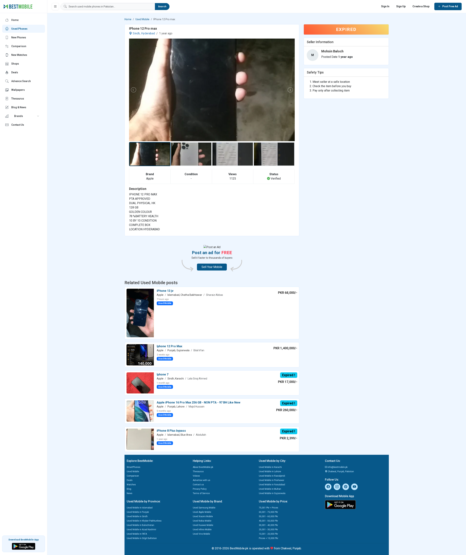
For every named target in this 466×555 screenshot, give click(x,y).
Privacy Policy (200, 489)
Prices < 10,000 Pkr (268, 538)
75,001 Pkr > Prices (268, 507)
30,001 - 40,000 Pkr (268, 525)
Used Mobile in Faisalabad (272, 484)
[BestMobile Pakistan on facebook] (328, 487)
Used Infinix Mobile (202, 529)
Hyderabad (148, 33)
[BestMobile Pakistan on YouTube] (354, 487)
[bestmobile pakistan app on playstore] (356, 504)
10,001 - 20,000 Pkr (268, 534)
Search (162, 6)
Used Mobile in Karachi (270, 467)
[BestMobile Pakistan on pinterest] (345, 487)
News (129, 493)
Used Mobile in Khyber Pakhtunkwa (144, 521)
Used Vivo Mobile (201, 534)
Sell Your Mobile (212, 267)
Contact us (198, 484)
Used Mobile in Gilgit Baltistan (142, 538)
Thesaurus (198, 471)
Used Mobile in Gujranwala (272, 493)
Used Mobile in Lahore (270, 471)
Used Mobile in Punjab (138, 512)
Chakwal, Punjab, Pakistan (340, 471)
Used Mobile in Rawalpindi (272, 476)
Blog (129, 489)
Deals (130, 480)
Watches (131, 484)
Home (128, 19)
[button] (23, 116)
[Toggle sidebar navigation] (55, 6)
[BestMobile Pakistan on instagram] (337, 487)
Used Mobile (142, 19)
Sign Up (401, 6)
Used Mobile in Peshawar (271, 480)
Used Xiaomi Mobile (203, 516)
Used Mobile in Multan (270, 489)
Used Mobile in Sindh (137, 516)
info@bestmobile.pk (337, 467)
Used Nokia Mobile (202, 521)
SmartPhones (133, 467)
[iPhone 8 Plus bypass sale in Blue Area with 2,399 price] (140, 439)
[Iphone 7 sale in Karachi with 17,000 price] (140, 382)
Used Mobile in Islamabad (140, 507)
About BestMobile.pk (203, 467)
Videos (196, 476)
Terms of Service (201, 493)
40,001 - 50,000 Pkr (268, 521)
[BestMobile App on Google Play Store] (23, 546)
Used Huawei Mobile (203, 525)
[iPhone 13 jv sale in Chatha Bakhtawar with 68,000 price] (140, 313)
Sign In (385, 6)
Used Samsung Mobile (204, 507)
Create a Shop (420, 6)
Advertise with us (201, 480)
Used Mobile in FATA (137, 534)
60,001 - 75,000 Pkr (268, 512)
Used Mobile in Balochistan (140, 525)
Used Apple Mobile (202, 512)
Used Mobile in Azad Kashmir (141, 529)
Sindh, (136, 33)
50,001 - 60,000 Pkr (268, 516)
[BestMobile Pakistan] (18, 6)
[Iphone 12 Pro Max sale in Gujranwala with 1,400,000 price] (140, 354)
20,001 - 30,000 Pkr (268, 529)
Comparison (133, 476)
